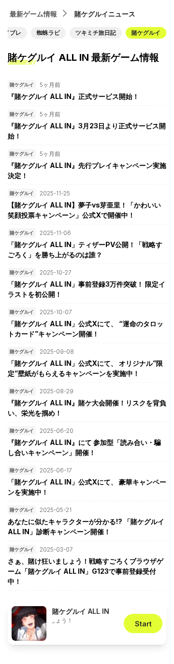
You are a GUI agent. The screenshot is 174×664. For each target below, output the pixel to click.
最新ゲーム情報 (33, 14)
